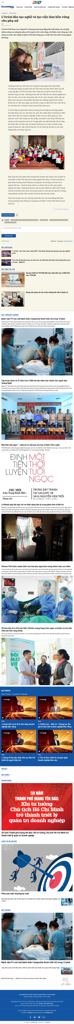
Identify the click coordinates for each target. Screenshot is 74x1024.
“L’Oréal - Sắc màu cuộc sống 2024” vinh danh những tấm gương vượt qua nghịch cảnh (41, 252)
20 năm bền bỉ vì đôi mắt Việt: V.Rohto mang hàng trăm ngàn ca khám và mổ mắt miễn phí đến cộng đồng (36, 629)
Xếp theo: (53, 241)
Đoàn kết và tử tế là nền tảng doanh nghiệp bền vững (17, 725)
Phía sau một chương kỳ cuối (15, 893)
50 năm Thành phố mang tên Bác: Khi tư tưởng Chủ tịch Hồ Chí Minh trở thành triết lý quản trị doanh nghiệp (35, 834)
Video (3, 694)
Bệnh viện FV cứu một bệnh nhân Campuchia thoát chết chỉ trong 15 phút (33, 319)
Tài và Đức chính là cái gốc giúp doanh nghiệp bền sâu (53, 758)
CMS (34, 1022)
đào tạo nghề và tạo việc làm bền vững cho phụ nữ (24, 220)
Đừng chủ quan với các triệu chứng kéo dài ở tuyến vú (47, 292)
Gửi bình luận (9, 236)
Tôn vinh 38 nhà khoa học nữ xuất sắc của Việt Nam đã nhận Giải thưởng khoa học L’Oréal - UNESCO (41, 261)
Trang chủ (4, 13)
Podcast (8, 694)
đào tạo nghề (43, 220)
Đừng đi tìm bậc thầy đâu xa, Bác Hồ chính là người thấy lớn (18, 758)
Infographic (24, 694)
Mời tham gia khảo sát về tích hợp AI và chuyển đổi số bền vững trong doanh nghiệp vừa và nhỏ (30, 900)
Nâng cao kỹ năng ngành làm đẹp (59, 220)
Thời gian (60, 241)
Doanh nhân (28, 7)
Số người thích (68, 241)
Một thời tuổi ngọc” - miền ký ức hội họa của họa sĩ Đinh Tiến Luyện (30, 445)
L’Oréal (7, 220)
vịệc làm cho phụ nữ (10, 222)
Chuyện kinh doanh (54, 7)
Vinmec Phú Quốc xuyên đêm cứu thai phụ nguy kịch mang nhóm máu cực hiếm (35, 566)
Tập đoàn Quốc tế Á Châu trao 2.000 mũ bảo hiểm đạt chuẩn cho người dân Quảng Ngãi (34, 381)
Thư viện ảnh (16, 694)
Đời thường (13, 13)
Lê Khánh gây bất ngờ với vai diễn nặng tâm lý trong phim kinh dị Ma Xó (32, 504)
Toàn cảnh (19, 7)
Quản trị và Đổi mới (40, 7)
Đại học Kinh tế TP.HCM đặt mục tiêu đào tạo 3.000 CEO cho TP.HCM (48, 274)
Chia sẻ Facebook (8, 215)
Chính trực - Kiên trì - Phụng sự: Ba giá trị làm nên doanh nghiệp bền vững (54, 725)
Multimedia (6, 691)
